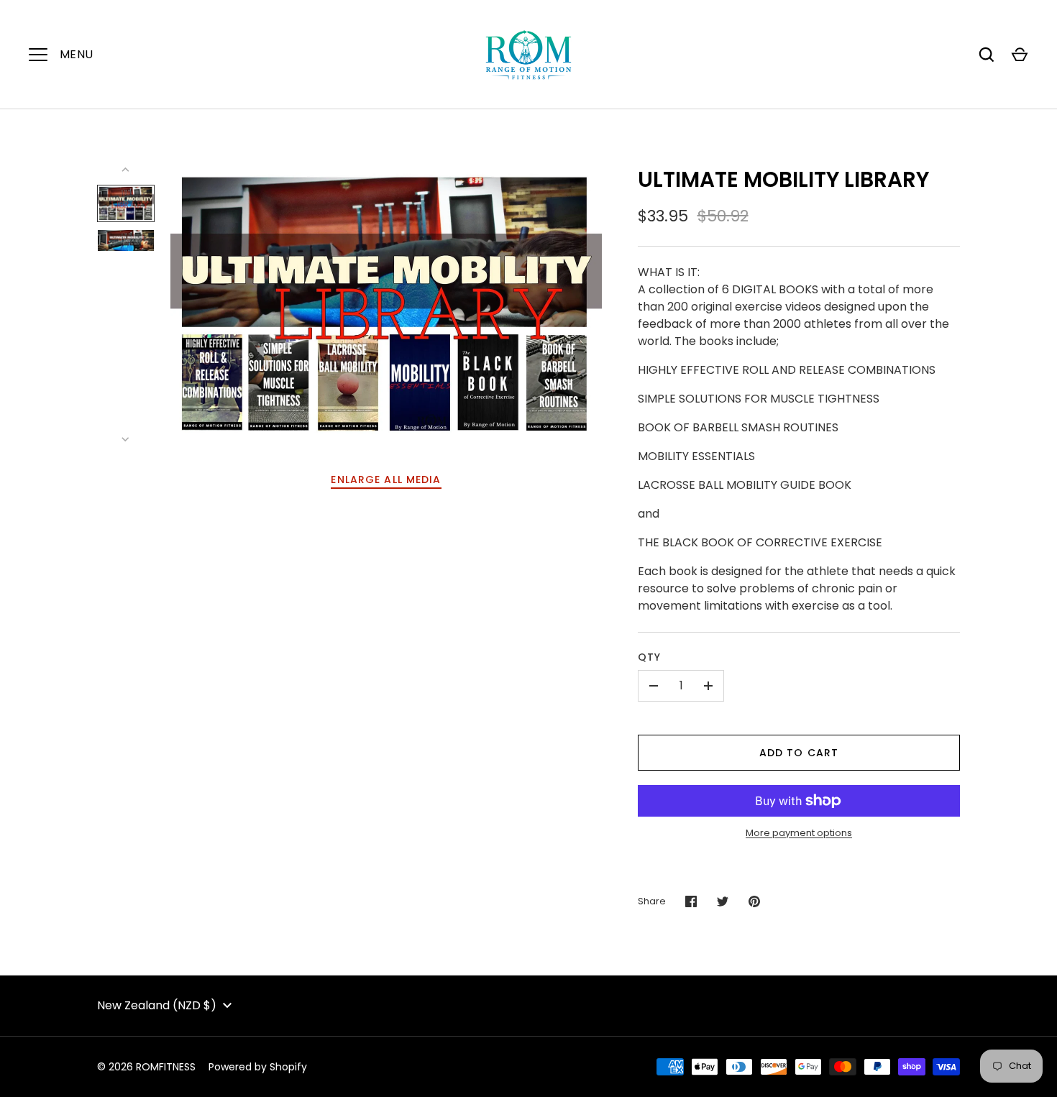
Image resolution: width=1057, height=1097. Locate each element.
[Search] (986, 54)
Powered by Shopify (258, 1067)
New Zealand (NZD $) (156, 1005)
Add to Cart (798, 752)
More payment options (799, 833)
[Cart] (1019, 54)
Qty (649, 657)
